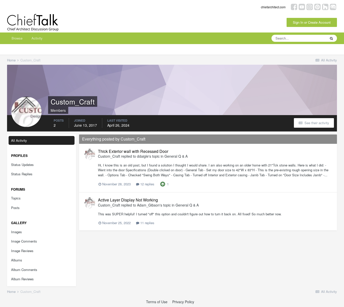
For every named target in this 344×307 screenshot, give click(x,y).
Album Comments (24, 269)
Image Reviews (22, 250)
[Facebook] (294, 6)
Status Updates (22, 164)
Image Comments (24, 241)
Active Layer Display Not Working (128, 200)
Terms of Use (156, 301)
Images (16, 231)
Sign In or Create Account (312, 22)
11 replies (146, 222)
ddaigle (143, 156)
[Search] (331, 38)
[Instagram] (309, 6)
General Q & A (176, 156)
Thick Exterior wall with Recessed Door (133, 151)
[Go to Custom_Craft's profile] (89, 154)
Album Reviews (22, 279)
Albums (16, 260)
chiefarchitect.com (273, 7)
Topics (16, 198)
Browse (17, 38)
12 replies (146, 184)
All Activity (19, 140)
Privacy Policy (183, 301)
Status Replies (21, 174)
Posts (15, 207)
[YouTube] (302, 6)
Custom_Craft (109, 156)
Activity (37, 38)
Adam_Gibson (148, 205)
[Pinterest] (317, 6)
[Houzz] (325, 6)
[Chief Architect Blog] (333, 6)
